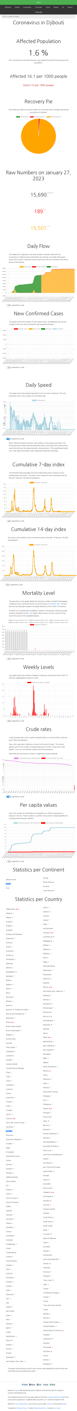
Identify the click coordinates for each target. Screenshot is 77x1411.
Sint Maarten (48, 1196)
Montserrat (47, 1012)
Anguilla (9, 930)
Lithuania (46, 932)
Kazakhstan (10, 1336)
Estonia (9, 1164)
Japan (8, 1328)
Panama (46, 1087)
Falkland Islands (12, 1177)
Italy (7, 1319)
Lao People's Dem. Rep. (15, 1361)
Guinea (9, 1256)
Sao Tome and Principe (51, 1167)
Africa (8, 884)
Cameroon (10, 1055)
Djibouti (9, 1131)
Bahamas (9, 963)
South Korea (47, 1221)
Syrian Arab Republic (50, 1259)
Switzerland (47, 1255)
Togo (45, 1284)
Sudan (45, 1242)
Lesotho (46, 916)
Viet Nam (46, 1351)
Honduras (9, 1277)
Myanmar (46, 1025)
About (70, 7)
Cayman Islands (11, 1064)
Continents (27, 7)
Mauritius (46, 978)
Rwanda (46, 1138)
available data (55, 604)
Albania (9, 913)
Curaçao (9, 1110)
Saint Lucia (47, 1150)
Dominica (9, 1135)
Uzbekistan (47, 1339)
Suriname (46, 1246)
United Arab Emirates (51, 1322)
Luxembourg (47, 937)
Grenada (9, 1240)
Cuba (8, 1106)
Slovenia (46, 1205)
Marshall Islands (49, 966)
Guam (8, 1248)
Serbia (45, 1180)
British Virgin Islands (13, 1026)
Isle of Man (10, 1311)
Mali (44, 958)
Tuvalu (45, 1309)
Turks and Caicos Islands (52, 1305)
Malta (45, 962)
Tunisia (45, 1297)
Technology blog (21, 1404)
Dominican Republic (13, 1139)
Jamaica (9, 1324)
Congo (8, 1093)
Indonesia (9, 1294)
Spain (45, 1230)
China (48, 7)
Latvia (45, 907)
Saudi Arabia (48, 1171)
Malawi (46, 945)
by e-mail (56, 1408)
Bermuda (9, 997)
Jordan (8, 1332)
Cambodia (10, 1051)
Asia (7, 888)
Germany (9, 1219)
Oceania (46, 886)
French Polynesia (12, 1202)
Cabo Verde (10, 1047)
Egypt (8, 1148)
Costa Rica (10, 1097)
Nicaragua (47, 1054)
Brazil (8, 1022)
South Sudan (48, 1226)
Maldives (46, 953)
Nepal (45, 1037)
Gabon (8, 1206)
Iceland (8, 1286)
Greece (8, 1231)
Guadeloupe (10, 1244)
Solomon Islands (49, 1209)
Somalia (46, 1213)
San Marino (47, 1163)
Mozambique (48, 1020)
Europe (45, 878)
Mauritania (47, 974)
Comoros (9, 1089)
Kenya (8, 1340)
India (8, 1290)
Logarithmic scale (17, 305)
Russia (56, 7)
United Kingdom (49, 1326)
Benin (8, 993)
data (16, 1390)
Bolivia (8, 1005)
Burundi (9, 1043)
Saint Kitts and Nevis (50, 1146)
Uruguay (46, 1334)
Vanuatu (46, 1343)
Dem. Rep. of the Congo (15, 1122)
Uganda (46, 1314)
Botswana (10, 1018)
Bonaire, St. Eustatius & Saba (17, 1009)
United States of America (52, 1330)
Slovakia (46, 1200)
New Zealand (48, 1050)
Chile (8, 1076)
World (17, 7)
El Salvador (10, 1152)
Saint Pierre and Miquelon (52, 1154)
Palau (45, 1083)
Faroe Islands (11, 1181)
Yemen (45, 1355)
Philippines (47, 1104)
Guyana (9, 1265)
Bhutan (9, 1001)
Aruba (8, 947)
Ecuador (9, 1143)
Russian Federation (50, 1133)
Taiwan (46, 1263)
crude (30, 613)
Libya (45, 924)
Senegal (46, 1175)
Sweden (46, 1251)
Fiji (7, 1185)
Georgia (9, 1215)
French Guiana (11, 1198)
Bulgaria (9, 1035)
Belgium (9, 984)
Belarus (9, 980)
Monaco (46, 999)
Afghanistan (10, 909)
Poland (45, 1108)
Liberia (45, 920)
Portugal (46, 1112)
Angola (8, 926)
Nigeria (45, 1062)
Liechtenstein (48, 928)
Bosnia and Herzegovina (15, 1014)
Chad (8, 1072)
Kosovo (9, 1349)
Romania (46, 1129)
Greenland (10, 1236)
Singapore (47, 1192)
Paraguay (46, 1096)
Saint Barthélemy (49, 1142)
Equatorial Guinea (13, 1156)
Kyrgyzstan (10, 1357)
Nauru (45, 1033)
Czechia (9, 1118)
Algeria (8, 917)
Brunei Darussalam (13, 1030)
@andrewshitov (40, 1408)
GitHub (49, 1404)
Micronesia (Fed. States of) (53, 991)
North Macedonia (49, 1066)
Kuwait (8, 1353)
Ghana (8, 1223)
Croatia (8, 1102)
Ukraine (46, 1318)
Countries (38, 7)
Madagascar (47, 941)
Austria (8, 955)
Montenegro (48, 1008)
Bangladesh (10, 972)
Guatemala (10, 1252)
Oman (45, 1075)
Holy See (9, 1273)
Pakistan (46, 1079)
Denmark (9, 1127)
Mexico (46, 987)
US (63, 7)
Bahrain (9, 967)
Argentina (10, 938)
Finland (8, 1189)
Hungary (9, 1282)
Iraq (7, 1303)
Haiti (8, 1269)
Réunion (46, 1125)
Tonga (45, 1288)
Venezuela (47, 1347)
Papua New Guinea (50, 1092)
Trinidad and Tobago (51, 1293)
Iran (7, 1298)
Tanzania (46, 1272)
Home (38, 2)
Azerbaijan (10, 959)
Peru (45, 1100)
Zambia (46, 1360)
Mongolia (46, 1004)
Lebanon (46, 912)
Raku (64, 1404)
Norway (46, 1071)
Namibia (46, 1029)
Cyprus (8, 1114)
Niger (45, 1058)
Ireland (8, 1307)
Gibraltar (9, 1227)
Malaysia (46, 949)
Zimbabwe (47, 1364)
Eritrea (8, 1160)
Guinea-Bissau (11, 1261)
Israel (8, 1315)
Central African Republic (15, 1068)
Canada (9, 1060)
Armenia (9, 942)
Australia (9, 951)
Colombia (9, 1085)
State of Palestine (49, 1238)
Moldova (46, 995)
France (8, 1194)
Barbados (9, 976)
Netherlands (47, 1041)
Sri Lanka (46, 1234)
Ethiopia (9, 1173)
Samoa (45, 1159)
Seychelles (47, 1184)
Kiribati (8, 1344)
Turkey (45, 1301)
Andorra (9, 921)
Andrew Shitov (21, 1408)
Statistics (8, 7)
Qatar (45, 1121)
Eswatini (9, 1169)
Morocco (46, 1016)
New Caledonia (48, 1046)
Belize (8, 988)
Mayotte (46, 983)
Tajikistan (46, 1267)
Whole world (11, 879)
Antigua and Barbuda (14, 934)
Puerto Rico (47, 1117)
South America (48, 890)
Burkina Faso (11, 1039)
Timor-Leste (47, 1280)
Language (38, 12)
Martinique (47, 970)
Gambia (9, 1210)
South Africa (47, 1217)
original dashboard (55, 1397)
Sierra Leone (47, 1188)
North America (48, 882)
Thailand (46, 1276)
